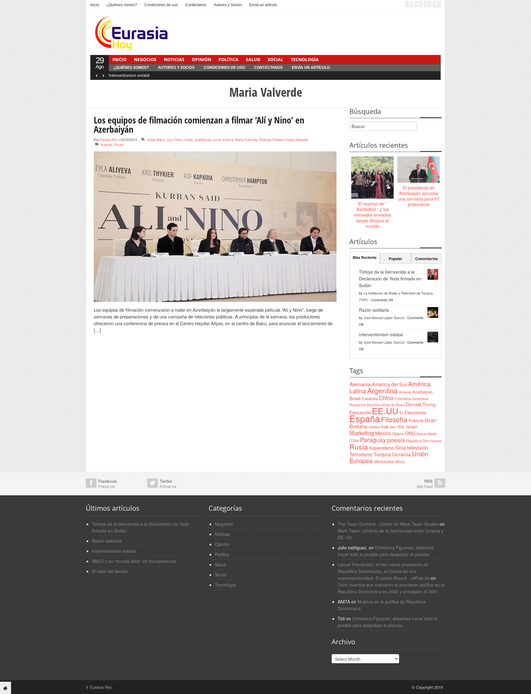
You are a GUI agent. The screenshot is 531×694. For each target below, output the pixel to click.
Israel (411, 426)
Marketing (361, 432)
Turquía (382, 454)
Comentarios (426, 258)
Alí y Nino (174, 139)
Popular (395, 258)
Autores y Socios (228, 5)
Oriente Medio (426, 433)
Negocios (145, 59)
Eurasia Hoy (109, 139)
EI (401, 412)
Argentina (382, 390)
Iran (393, 426)
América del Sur (389, 384)
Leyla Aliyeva (223, 139)
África (400, 461)
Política (228, 59)
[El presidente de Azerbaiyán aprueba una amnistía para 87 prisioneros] (418, 170)
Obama (397, 433)
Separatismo (381, 447)
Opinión (201, 59)
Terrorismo (360, 454)
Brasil (354, 398)
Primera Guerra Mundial (290, 139)
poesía (396, 439)
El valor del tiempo (110, 571)
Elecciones (415, 412)
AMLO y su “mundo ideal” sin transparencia (134, 561)
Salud (253, 59)
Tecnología (305, 59)
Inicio (94, 5)
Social (275, 59)
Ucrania (401, 454)
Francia (416, 420)
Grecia (374, 426)
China (386, 398)
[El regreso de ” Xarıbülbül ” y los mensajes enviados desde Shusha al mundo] (372, 178)
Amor (188, 139)
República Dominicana (423, 440)
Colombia (403, 398)
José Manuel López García (384, 317)
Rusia (358, 447)
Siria (400, 447)
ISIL (401, 426)
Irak (384, 426)
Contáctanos (195, 5)
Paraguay (373, 439)
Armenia (405, 391)
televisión (417, 447)
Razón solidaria (374, 310)
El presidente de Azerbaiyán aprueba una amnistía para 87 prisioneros (418, 196)
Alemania (360, 384)
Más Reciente (365, 257)
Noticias (174, 59)
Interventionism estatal (129, 75)
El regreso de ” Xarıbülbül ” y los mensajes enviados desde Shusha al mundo (372, 215)
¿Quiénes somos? (122, 5)
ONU (410, 433)
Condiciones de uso (161, 5)
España (364, 418)
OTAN (354, 440)
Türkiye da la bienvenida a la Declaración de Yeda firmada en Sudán (390, 278)
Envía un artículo (263, 5)
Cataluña (370, 398)
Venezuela (384, 461)
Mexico (383, 433)
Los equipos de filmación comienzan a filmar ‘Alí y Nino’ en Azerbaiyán (199, 124)
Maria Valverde (246, 139)
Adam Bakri (156, 139)
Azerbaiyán (203, 139)
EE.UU (385, 410)
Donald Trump (421, 404)
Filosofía (394, 419)
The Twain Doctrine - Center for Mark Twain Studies (388, 524)
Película (265, 139)
